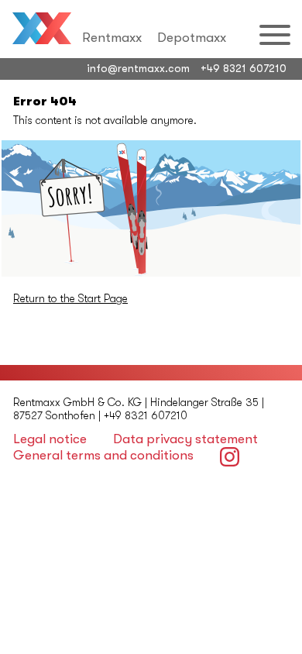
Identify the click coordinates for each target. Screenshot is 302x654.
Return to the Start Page (70, 298)
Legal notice (50, 439)
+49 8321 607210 (244, 68)
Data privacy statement (185, 439)
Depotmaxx (191, 37)
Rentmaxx (112, 37)
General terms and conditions (103, 455)
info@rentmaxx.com (138, 68)
